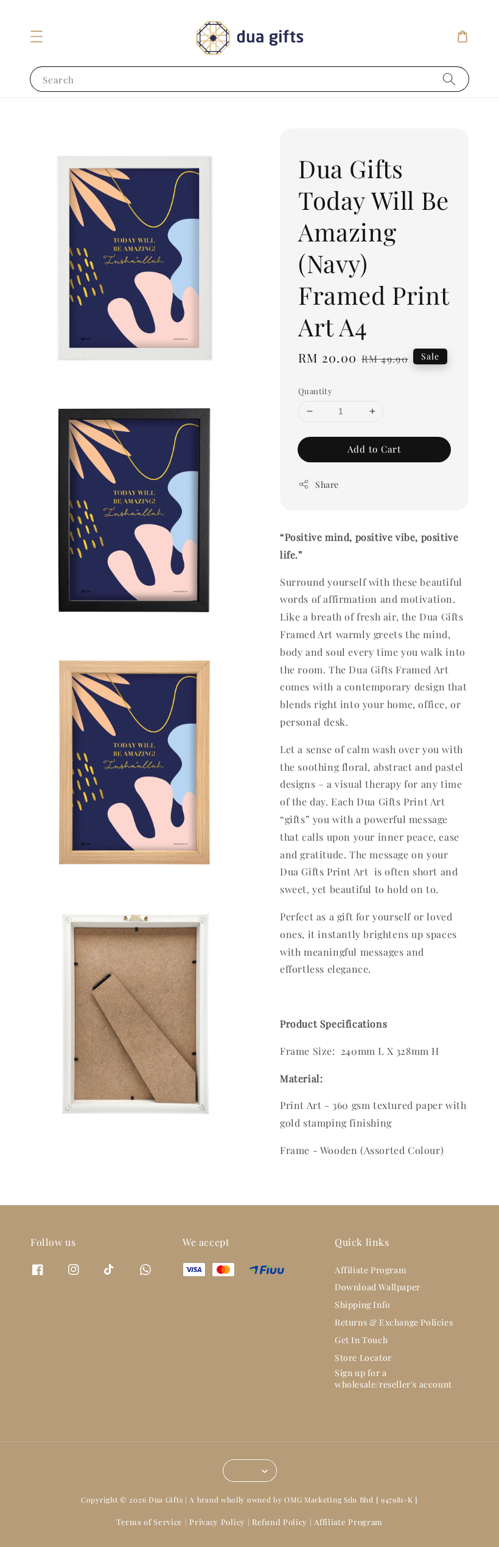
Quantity (315, 391)
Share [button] (327, 484)
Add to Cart (374, 449)
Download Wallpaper (377, 1287)
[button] (36, 36)
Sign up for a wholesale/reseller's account (393, 1378)
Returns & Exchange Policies (394, 1322)
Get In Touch (361, 1340)
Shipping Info (363, 1304)
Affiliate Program (370, 1270)
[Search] (449, 79)
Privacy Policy (217, 1522)
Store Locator (363, 1357)
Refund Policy (279, 1522)
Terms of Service (149, 1522)
